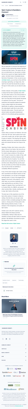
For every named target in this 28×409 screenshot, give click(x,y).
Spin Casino (5, 282)
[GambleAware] (7, 372)
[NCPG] (10, 369)
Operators (14, 280)
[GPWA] (10, 385)
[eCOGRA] (7, 376)
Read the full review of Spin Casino (11, 223)
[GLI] (16, 372)
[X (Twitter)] (3, 339)
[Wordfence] (10, 389)
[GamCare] (22, 372)
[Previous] (22, 296)
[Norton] (21, 389)
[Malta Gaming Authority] (18, 369)
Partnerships (21, 280)
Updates (6, 5)
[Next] (25, 296)
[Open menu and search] (24, 2)
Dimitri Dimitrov (10, 14)
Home (3, 5)
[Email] (15, 243)
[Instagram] (9, 339)
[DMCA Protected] (17, 385)
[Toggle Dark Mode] (20, 2)
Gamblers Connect (6, 280)
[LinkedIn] (13, 243)
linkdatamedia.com (19, 406)
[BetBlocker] (17, 376)
